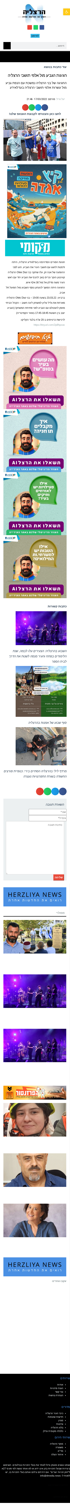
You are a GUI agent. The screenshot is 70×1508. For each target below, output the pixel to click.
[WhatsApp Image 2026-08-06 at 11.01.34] (35, 377)
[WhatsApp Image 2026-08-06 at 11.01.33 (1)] (35, 566)
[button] (35, 56)
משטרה (59, 1447)
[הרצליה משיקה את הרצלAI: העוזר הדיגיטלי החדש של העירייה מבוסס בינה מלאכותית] (35, 503)
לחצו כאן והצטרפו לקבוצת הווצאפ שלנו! (35, 114)
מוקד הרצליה (56, 1443)
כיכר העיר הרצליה (54, 1413)
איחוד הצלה (57, 1454)
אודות (60, 1384)
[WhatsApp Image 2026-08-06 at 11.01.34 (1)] (35, 440)
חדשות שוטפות (55, 1416)
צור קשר (59, 1391)
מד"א (60, 1451)
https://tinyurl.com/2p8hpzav (49, 324)
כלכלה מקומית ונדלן (53, 1431)
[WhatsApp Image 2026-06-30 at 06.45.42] (37, 200)
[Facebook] (42, 27)
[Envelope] (29, 27)
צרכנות (59, 1424)
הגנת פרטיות (56, 1388)
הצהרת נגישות (56, 1395)
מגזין (60, 1420)
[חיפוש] (7, 45)
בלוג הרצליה (57, 1427)
